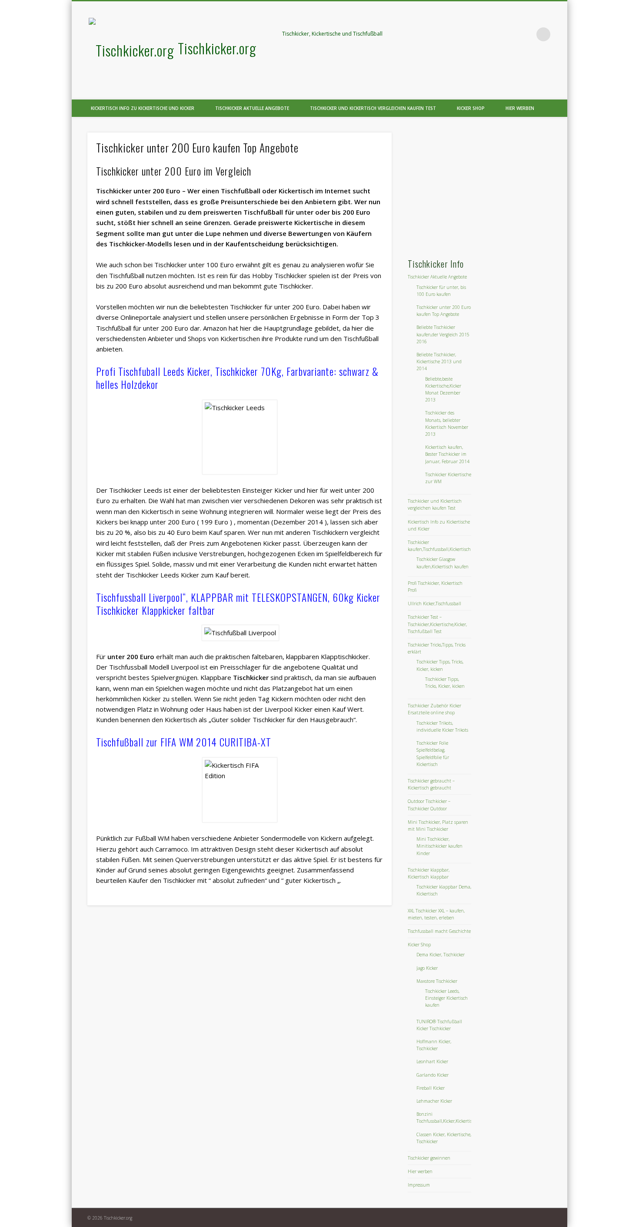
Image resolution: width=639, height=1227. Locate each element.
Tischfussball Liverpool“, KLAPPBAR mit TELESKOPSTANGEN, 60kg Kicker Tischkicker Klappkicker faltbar (238, 604)
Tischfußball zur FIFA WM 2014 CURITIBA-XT (183, 742)
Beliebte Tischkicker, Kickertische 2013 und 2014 (439, 361)
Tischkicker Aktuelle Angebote (252, 108)
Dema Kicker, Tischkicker (440, 955)
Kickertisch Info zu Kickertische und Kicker (142, 108)
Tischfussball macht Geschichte (439, 931)
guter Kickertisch (310, 880)
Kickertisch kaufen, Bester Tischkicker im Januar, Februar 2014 (447, 454)
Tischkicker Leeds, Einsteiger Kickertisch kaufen (446, 998)
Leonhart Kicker (432, 1061)
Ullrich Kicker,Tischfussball (434, 603)
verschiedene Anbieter (225, 838)
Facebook (508, 34)
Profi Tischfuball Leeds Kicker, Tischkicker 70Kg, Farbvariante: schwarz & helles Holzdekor (237, 378)
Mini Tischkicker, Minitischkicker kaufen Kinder (439, 846)
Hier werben (520, 108)
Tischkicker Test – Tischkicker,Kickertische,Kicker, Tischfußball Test (437, 624)
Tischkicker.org (217, 48)
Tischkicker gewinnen (429, 1158)
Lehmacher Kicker (434, 1101)
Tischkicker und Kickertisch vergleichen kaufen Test (373, 108)
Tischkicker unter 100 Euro (194, 264)
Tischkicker (179, 880)
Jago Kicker (427, 968)
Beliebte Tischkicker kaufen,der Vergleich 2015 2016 (442, 334)
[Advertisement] (472, 187)
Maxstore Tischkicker (436, 981)
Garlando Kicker (432, 1075)
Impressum (419, 1185)
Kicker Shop (471, 108)
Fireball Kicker (430, 1088)
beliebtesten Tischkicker (226, 306)
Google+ (525, 34)
